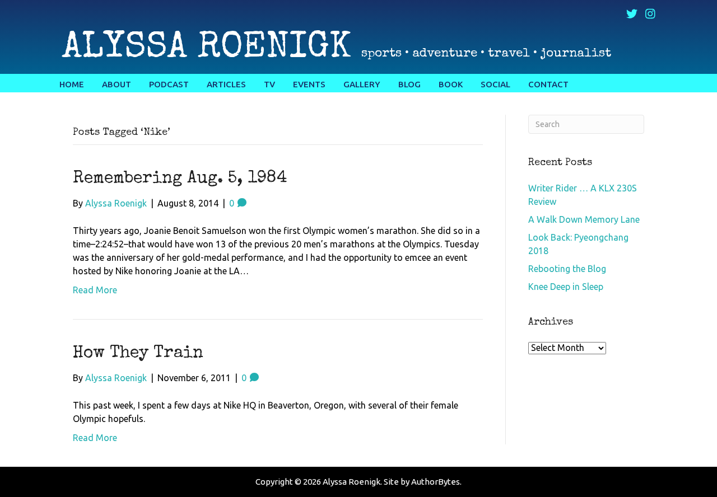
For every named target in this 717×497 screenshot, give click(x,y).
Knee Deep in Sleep (565, 287)
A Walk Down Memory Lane (584, 219)
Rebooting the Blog (567, 269)
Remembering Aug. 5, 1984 (180, 179)
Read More (95, 290)
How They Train (138, 353)
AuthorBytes (435, 481)
